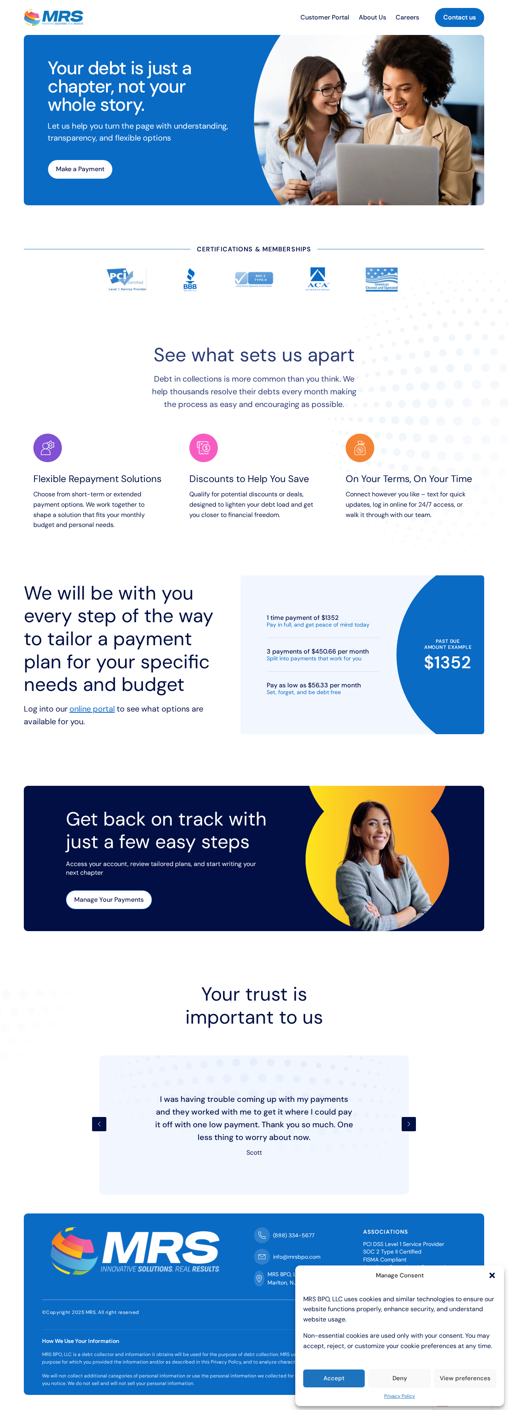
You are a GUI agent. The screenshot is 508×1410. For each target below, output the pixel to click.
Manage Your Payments (109, 899)
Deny (400, 1378)
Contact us (459, 17)
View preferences (465, 1378)
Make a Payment (80, 169)
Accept (333, 1378)
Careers (407, 17)
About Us (372, 17)
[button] (492, 1275)
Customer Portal (324, 17)
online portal (92, 709)
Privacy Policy (399, 1396)
